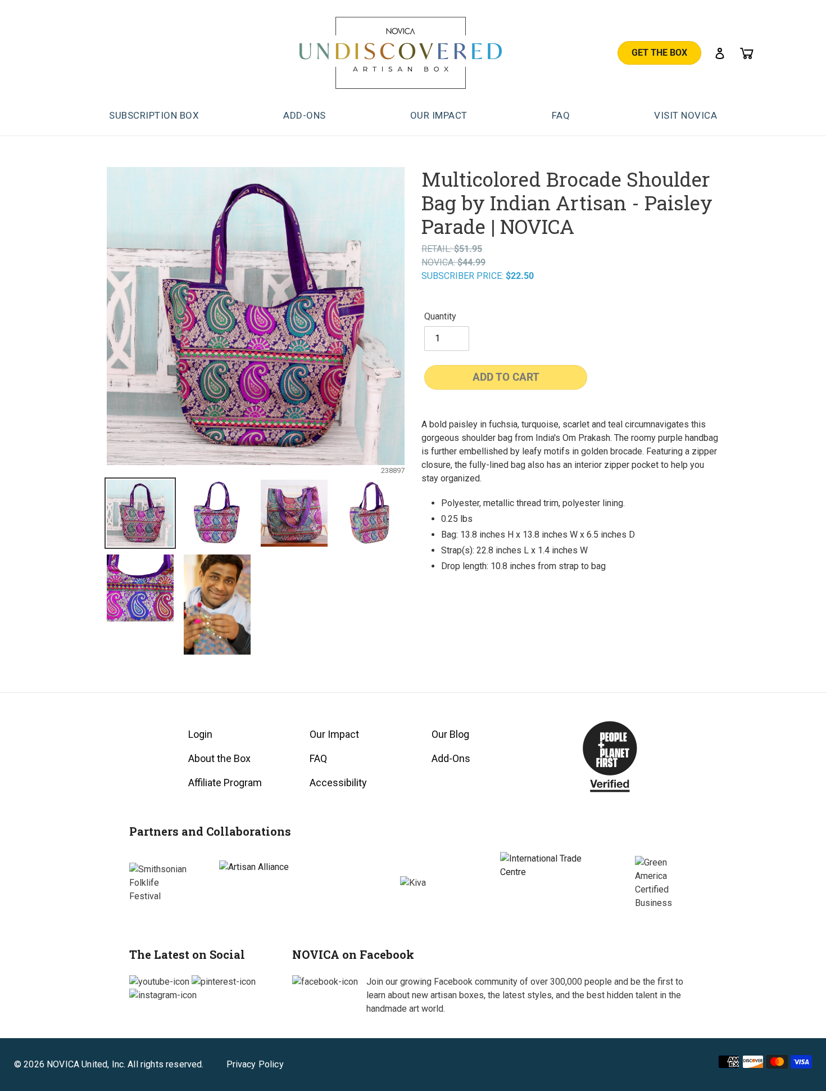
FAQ (318, 758)
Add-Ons (451, 758)
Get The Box (659, 52)
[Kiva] (413, 883)
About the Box (219, 758)
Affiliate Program (225, 782)
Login (200, 734)
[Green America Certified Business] (666, 883)
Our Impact (334, 734)
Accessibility (338, 782)
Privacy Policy (255, 1065)
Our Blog (450, 734)
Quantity (440, 316)
